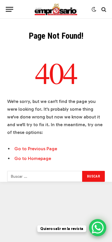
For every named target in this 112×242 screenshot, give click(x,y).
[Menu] (9, 9)
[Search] (103, 9)
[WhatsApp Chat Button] (97, 227)
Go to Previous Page (35, 148)
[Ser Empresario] (56, 9)
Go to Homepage (32, 158)
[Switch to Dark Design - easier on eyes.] (94, 9)
